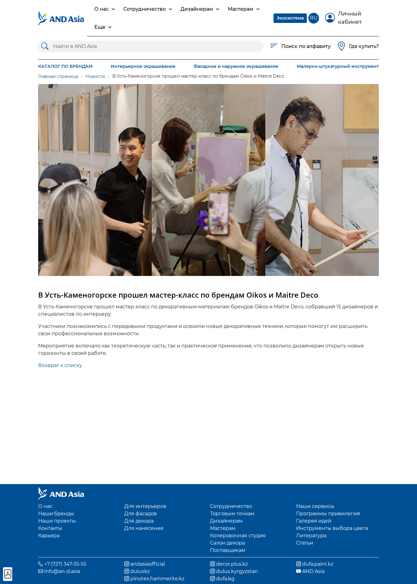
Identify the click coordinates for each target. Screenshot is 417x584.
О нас (45, 506)
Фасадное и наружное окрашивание (236, 66)
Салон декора (227, 543)
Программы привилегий (328, 513)
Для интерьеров (145, 506)
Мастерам (223, 528)
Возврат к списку (60, 365)
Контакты (50, 528)
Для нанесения (144, 528)
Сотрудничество (231, 506)
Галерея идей (313, 521)
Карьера (49, 535)
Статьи (304, 543)
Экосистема (290, 18)
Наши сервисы (315, 506)
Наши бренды (56, 513)
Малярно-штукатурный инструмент (338, 66)
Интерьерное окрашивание (143, 66)
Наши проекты (57, 521)
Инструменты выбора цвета (332, 528)
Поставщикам (227, 550)
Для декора (139, 521)
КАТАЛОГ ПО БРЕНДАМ (65, 66)
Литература (311, 535)
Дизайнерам (226, 521)
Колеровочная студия (238, 535)
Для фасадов (140, 513)
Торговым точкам (232, 513)
